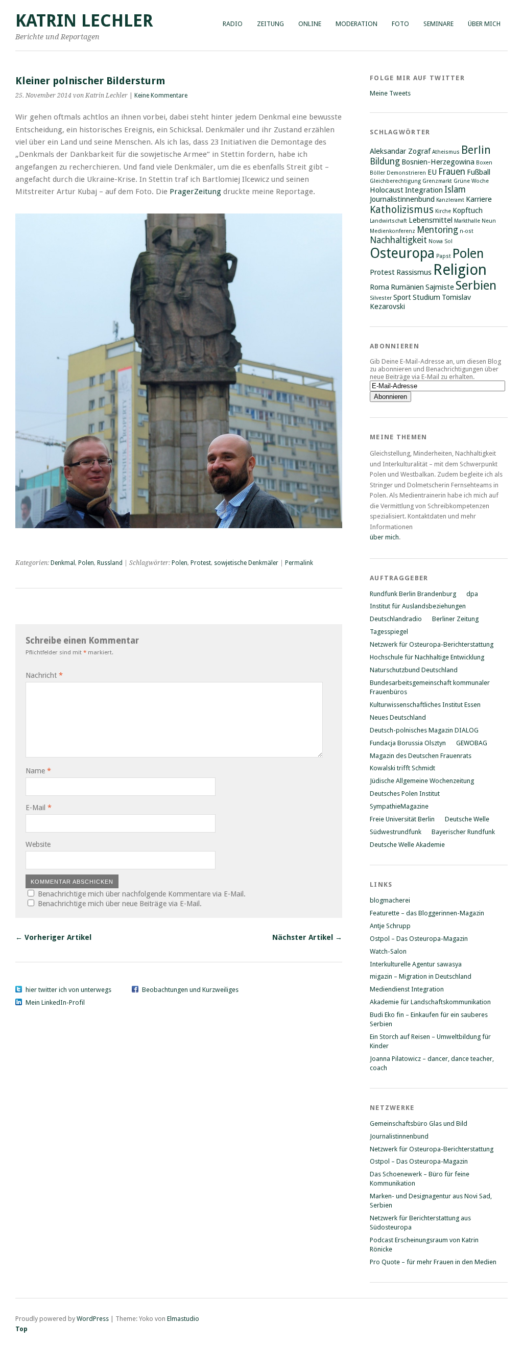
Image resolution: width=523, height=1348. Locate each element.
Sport (402, 297)
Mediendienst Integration (407, 989)
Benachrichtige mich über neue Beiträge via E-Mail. (120, 904)
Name (38, 771)
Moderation (356, 24)
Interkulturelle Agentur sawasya (416, 964)
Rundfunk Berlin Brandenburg (413, 594)
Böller (377, 173)
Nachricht (44, 675)
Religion (460, 269)
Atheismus (446, 152)
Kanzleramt (450, 200)
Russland (110, 562)
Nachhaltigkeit (398, 240)
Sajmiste (439, 287)
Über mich (484, 24)
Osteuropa (402, 253)
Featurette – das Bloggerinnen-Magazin (427, 913)
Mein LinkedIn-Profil (55, 1002)
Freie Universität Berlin (402, 819)
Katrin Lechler (84, 21)
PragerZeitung (195, 191)
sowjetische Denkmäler (246, 562)
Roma (379, 287)
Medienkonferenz (392, 231)
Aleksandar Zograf (400, 151)
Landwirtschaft (388, 221)
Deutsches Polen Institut (405, 793)
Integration (424, 190)
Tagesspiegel (389, 631)
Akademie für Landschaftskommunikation (430, 1002)
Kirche (443, 211)
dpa (472, 594)
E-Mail (39, 807)
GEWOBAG (471, 743)
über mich (384, 537)
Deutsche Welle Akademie (407, 844)
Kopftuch (468, 210)
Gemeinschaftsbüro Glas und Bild (418, 1123)
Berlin (476, 150)
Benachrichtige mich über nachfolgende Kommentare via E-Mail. (142, 894)
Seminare (438, 24)
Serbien (476, 285)
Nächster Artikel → (307, 937)
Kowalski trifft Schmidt (402, 768)
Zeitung (270, 24)
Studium (426, 297)
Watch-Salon (388, 951)
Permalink (299, 562)
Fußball (478, 172)
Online (309, 24)
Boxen (484, 162)
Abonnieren (394, 346)
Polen (86, 562)
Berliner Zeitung (455, 619)
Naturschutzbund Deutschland (414, 670)
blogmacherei (390, 900)
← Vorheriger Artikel (53, 937)
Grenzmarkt (437, 181)
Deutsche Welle (467, 819)
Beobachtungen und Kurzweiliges (190, 990)
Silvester (381, 298)
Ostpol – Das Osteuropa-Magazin (419, 938)
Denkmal (63, 562)
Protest (201, 562)
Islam (455, 189)
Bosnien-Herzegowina (437, 162)
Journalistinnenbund (402, 199)
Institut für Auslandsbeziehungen (418, 606)
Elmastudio (183, 1318)
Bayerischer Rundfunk (463, 832)
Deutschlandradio (396, 619)
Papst (443, 256)
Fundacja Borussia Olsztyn (408, 743)
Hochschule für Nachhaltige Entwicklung (427, 657)
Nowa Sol (441, 241)
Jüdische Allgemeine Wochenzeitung (422, 781)
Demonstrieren (406, 173)
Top (21, 1329)
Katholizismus (402, 210)
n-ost (466, 231)
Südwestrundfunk (395, 832)
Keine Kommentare (160, 95)
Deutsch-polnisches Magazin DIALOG (424, 730)
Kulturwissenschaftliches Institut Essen (425, 704)
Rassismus (414, 272)
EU (432, 172)
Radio (233, 24)
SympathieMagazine (399, 806)
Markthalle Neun (475, 221)
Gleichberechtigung (395, 181)
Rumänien (407, 287)
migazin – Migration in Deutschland (420, 976)
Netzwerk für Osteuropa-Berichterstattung (431, 644)
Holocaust (386, 190)
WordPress (93, 1318)
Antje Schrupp (390, 926)
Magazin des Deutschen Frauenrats (420, 756)
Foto (400, 24)
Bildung (385, 161)
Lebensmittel (431, 220)
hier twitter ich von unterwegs (68, 990)
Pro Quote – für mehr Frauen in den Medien (433, 1262)
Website (38, 844)
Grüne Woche (471, 181)
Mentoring (437, 230)
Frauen (451, 172)
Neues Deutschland (398, 717)
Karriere (479, 199)
